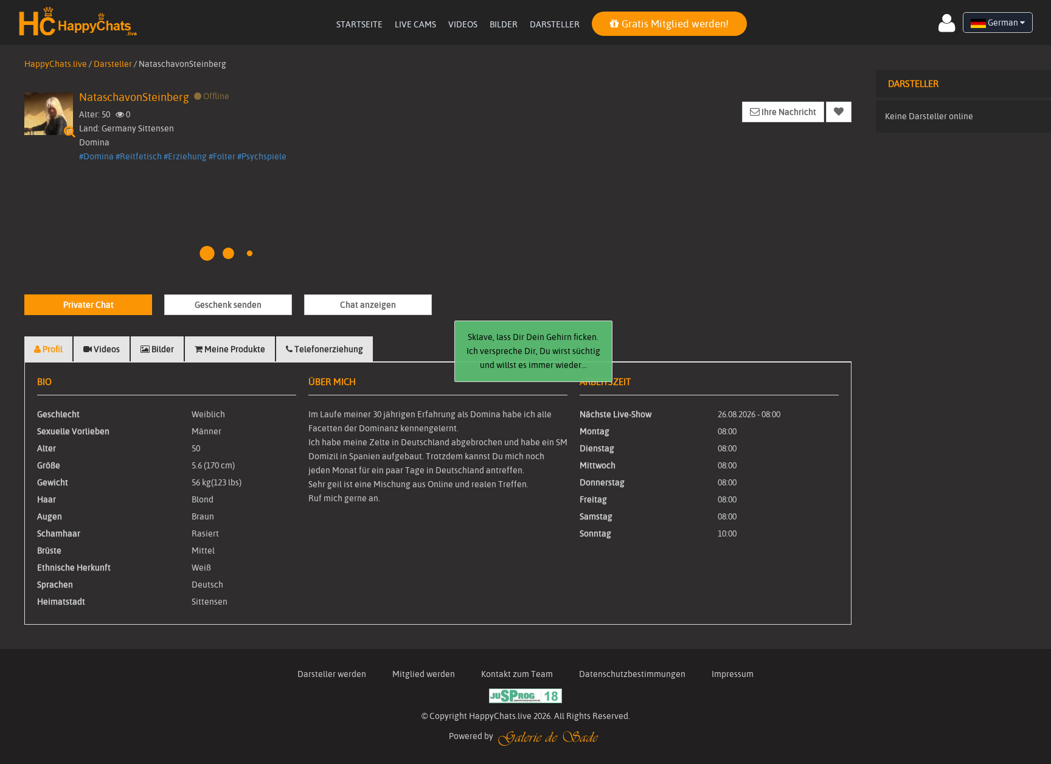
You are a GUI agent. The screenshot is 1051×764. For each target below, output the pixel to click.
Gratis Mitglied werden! (674, 23)
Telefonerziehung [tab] (328, 349)
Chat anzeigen (368, 304)
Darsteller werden (331, 673)
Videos (462, 24)
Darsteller (555, 24)
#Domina (96, 156)
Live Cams (415, 24)
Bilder (504, 24)
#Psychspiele (261, 156)
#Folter (222, 156)
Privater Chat (88, 304)
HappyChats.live (55, 63)
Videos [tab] (106, 349)
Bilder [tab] (162, 349)
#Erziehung (185, 156)
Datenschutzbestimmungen (632, 673)
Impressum (733, 673)
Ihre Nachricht (788, 111)
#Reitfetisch (139, 156)
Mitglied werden (423, 673)
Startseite (359, 24)
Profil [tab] (52, 349)
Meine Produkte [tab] (234, 349)
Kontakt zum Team (517, 673)
